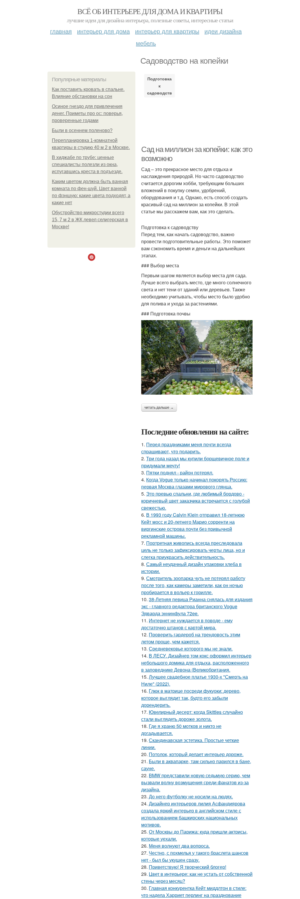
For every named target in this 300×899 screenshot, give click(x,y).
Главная (61, 31)
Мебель (146, 43)
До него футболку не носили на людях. (191, 796)
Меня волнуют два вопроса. (179, 845)
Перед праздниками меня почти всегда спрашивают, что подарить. (186, 448)
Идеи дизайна (223, 31)
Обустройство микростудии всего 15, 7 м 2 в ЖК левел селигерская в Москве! (90, 219)
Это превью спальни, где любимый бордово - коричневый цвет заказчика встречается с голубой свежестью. (195, 500)
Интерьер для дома (103, 31)
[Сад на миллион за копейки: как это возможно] (197, 357)
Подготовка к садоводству (159, 86)
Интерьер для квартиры (167, 31)
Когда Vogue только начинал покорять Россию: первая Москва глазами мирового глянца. (194, 483)
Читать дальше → (159, 407)
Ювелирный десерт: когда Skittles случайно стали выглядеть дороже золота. (192, 715)
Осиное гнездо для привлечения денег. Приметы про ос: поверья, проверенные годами (87, 113)
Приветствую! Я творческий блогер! (187, 866)
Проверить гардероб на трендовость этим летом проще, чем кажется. (190, 638)
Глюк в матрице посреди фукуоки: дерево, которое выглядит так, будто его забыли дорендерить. (191, 697)
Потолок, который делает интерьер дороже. (196, 754)
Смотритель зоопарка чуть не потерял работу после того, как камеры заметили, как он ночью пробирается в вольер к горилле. (193, 585)
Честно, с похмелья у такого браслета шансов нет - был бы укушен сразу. (194, 856)
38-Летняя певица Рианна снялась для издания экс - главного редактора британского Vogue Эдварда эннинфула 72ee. (197, 606)
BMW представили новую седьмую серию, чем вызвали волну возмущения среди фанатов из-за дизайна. (195, 782)
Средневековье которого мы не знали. (191, 648)
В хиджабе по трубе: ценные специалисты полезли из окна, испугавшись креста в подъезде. (87, 164)
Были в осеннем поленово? (82, 130)
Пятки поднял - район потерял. (179, 472)
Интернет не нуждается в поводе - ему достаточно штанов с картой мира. (187, 624)
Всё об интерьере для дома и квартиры (149, 11)
